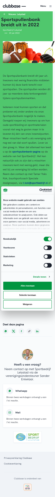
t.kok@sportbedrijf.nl (35, 182)
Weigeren (27, 304)
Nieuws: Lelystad (16, 14)
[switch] (48, 247)
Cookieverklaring (12, 463)
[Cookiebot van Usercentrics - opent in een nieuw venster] (39, 190)
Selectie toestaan (27, 295)
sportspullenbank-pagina (26, 151)
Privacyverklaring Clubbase (18, 458)
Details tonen (39, 277)
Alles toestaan (28, 286)
